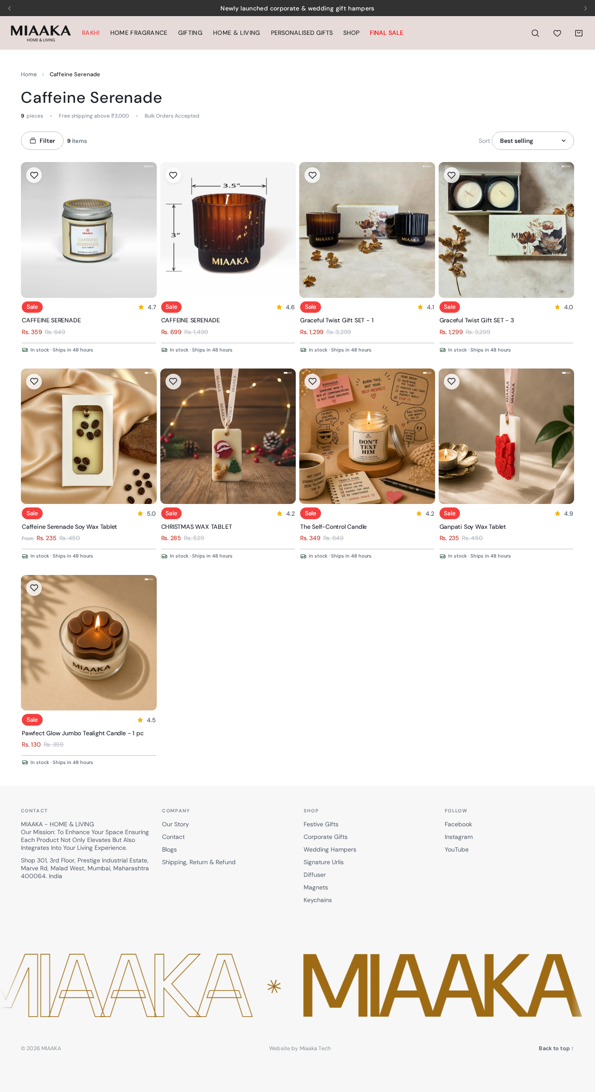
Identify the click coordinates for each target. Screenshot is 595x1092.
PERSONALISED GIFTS (302, 33)
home (29, 74)
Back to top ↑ (556, 1048)
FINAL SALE (386, 33)
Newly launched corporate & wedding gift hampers (297, 8)
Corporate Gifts (326, 837)
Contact (173, 837)
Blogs (169, 849)
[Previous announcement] (9, 8)
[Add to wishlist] (34, 175)
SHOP (351, 33)
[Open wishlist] (557, 33)
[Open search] (535, 33)
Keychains (318, 900)
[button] (297, 986)
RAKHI (91, 33)
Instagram (459, 837)
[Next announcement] (585, 8)
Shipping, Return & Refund (199, 862)
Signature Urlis (324, 862)
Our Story (175, 824)
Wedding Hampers (330, 849)
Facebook (458, 824)
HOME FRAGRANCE (139, 33)
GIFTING (190, 33)
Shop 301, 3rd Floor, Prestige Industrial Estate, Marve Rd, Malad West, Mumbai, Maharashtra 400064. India (85, 868)
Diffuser (315, 875)
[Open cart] (579, 33)
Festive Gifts (321, 824)
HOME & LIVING (236, 33)
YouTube (457, 849)
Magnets (316, 887)
